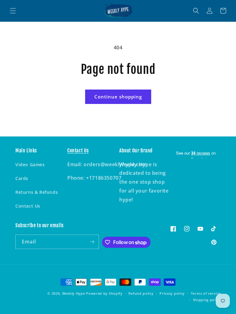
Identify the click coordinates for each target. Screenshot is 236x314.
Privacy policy (172, 293)
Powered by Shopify (104, 293)
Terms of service (206, 293)
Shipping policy (207, 299)
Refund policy (140, 293)
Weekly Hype (73, 293)
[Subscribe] (92, 242)
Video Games (30, 164)
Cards (21, 178)
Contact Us (27, 206)
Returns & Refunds (36, 192)
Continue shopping (118, 97)
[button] (13, 10)
